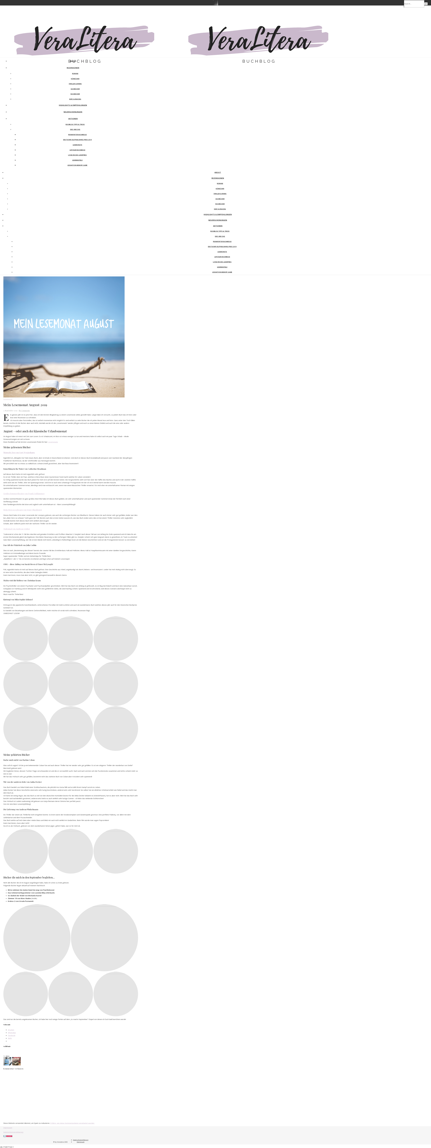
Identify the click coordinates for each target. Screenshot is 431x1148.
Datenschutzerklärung (80, 1140)
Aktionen (73, 118)
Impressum (7, 1127)
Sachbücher (75, 89)
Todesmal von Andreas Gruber (16, 529)
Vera (7, 1056)
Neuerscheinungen (73, 112)
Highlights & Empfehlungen (73, 105)
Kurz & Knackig (75, 99)
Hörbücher (75, 79)
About (73, 61)
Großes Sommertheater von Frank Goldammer (24, 493)
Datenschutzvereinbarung (13, 1132)
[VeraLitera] (87, 64)
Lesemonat (7, 399)
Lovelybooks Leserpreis (77, 155)
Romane (75, 74)
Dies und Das (75, 129)
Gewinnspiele (77, 160)
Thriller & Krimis (75, 84)
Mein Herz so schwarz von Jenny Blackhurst (22, 510)
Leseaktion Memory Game (77, 165)
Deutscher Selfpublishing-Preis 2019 (77, 140)
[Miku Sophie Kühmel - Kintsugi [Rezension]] (7, 1065)
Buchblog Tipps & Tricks (75, 124)
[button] (25, 638)
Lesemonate (77, 145)
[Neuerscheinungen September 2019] (16, 1065)
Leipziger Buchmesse (77, 150)
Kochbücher (75, 94)
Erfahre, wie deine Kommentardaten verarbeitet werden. (72, 1123)
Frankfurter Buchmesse (77, 135)
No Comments (24, 410)
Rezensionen (73, 68)
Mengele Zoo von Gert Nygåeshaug (19, 452)
